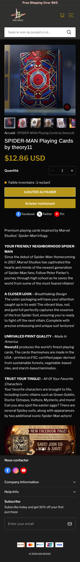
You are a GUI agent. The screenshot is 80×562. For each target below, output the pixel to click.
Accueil (9, 133)
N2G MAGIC (44, 554)
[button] (71, 15)
